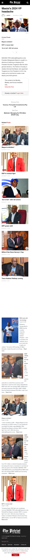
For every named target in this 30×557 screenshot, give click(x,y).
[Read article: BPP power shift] (15, 214)
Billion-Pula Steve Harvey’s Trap (13, 252)
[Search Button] (27, 2)
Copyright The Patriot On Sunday (12, 536)
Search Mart (4, 538)
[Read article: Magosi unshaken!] (15, 135)
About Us (4, 544)
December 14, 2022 (17, 15)
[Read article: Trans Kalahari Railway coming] (15, 267)
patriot (8, 15)
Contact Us (23, 544)
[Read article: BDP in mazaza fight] (15, 162)
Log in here (20, 93)
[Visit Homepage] (15, 2)
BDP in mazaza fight (8, 45)
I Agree (15, 555)
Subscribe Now (9, 87)
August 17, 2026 (6, 175)
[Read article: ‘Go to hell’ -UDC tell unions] (15, 188)
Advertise (10, 544)
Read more (9, 392)
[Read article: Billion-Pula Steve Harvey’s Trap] (15, 240)
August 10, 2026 (6, 254)
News (4, 143)
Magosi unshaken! (7, 42)
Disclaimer (16, 544)
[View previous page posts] (13, 52)
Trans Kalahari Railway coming (12, 278)
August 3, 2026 (5, 280)
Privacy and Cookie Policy (19, 553)
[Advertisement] (15, 299)
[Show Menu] (2, 2)
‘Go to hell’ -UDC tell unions (10, 48)
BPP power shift (7, 226)
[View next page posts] (16, 52)
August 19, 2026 (6, 149)
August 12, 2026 (6, 228)
